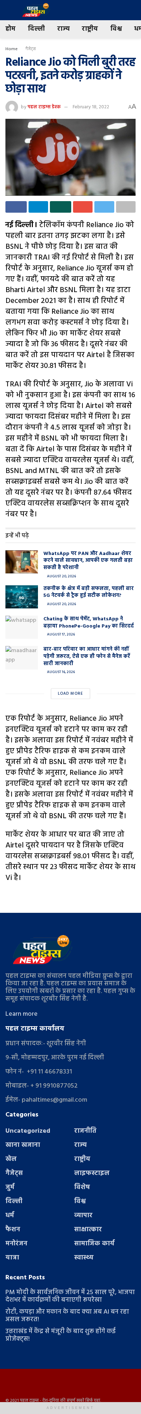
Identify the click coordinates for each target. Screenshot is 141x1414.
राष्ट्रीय (90, 29)
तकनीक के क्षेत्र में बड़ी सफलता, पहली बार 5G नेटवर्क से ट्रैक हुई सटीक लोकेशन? (88, 592)
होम (10, 29)
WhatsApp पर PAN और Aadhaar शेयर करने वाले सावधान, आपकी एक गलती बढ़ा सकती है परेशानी (88, 561)
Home (11, 49)
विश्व (116, 29)
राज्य (63, 29)
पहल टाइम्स (29, 1400)
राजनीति (85, 1131)
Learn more (21, 1014)
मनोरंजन (16, 1244)
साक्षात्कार (88, 1229)
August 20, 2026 (61, 576)
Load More (70, 693)
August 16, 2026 (60, 672)
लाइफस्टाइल (92, 1173)
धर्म (9, 1215)
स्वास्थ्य (84, 1258)
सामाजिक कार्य (94, 1244)
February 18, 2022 (91, 107)
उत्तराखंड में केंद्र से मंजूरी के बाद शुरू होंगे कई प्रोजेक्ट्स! (60, 1335)
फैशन (12, 1229)
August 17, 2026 (60, 634)
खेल (11, 1159)
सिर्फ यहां (92, 1400)
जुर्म (9, 1187)
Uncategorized (27, 1131)
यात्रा (12, 1258)
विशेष (82, 1187)
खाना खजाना (22, 1145)
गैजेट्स (30, 49)
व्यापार (83, 1215)
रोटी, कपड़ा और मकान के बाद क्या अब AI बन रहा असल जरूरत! (67, 1316)
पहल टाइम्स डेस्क (44, 107)
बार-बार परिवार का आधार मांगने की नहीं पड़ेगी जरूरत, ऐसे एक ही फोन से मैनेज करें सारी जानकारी (86, 656)
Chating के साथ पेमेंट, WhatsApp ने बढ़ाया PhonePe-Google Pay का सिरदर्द (88, 622)
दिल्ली (36, 29)
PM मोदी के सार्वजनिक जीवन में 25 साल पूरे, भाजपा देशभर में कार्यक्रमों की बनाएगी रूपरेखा (70, 1296)
